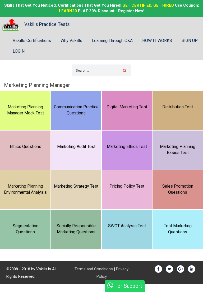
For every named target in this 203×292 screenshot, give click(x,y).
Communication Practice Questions (76, 109)
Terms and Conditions (94, 269)
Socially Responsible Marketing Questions (76, 228)
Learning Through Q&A (112, 40)
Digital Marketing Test (127, 106)
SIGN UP (190, 40)
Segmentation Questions (25, 228)
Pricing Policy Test (126, 186)
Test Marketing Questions (178, 228)
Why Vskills (71, 40)
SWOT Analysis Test (127, 225)
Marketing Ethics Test (127, 146)
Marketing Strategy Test (76, 186)
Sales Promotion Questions (177, 189)
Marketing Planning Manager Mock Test (25, 109)
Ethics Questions (25, 146)
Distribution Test (177, 106)
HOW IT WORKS (157, 40)
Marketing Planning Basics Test (177, 149)
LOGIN (19, 51)
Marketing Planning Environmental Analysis (25, 189)
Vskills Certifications (32, 40)
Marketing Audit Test (76, 146)
